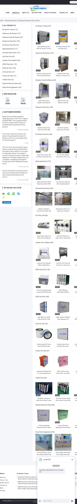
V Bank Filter (6, 80)
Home (7, 12)
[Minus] (72, 460)
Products (15, 12)
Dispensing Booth (8, 49)
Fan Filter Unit (7, 56)
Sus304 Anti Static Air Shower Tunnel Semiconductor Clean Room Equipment (30, 478)
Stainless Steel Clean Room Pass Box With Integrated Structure (44, 129)
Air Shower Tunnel (8, 29)
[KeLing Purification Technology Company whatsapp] (9, 194)
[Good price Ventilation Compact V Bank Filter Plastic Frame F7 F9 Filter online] (43, 388)
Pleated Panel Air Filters (10, 83)
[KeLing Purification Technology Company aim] (4, 197)
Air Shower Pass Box (9, 45)
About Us (25, 12)
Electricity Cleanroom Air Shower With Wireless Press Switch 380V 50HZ (44, 75)
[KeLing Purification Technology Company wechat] (14, 194)
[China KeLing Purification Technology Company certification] (7, 100)
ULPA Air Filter (7, 72)
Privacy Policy (7, 500)
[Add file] (39, 501)
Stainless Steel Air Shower (11, 37)
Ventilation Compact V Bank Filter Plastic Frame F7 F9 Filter (43, 400)
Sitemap (2, 490)
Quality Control (50, 12)
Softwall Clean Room (9, 53)
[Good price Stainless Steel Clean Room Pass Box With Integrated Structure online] (43, 117)
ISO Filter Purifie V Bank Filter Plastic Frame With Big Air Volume (63, 400)
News (72, 12)
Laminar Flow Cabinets (9, 60)
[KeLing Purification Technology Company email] (4, 194)
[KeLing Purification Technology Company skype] (19, 194)
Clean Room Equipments (10, 87)
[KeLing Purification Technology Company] (38, 8)
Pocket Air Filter (7, 76)
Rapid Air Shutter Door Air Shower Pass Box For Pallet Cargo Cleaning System (30, 487)
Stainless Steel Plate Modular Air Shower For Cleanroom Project (63, 75)
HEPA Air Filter (7, 68)
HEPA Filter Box (7, 64)
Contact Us (63, 12)
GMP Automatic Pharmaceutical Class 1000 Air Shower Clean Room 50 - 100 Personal (29, 483)
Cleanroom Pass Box (9, 41)
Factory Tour (37, 12)
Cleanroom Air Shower (9, 33)
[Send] (72, 501)
